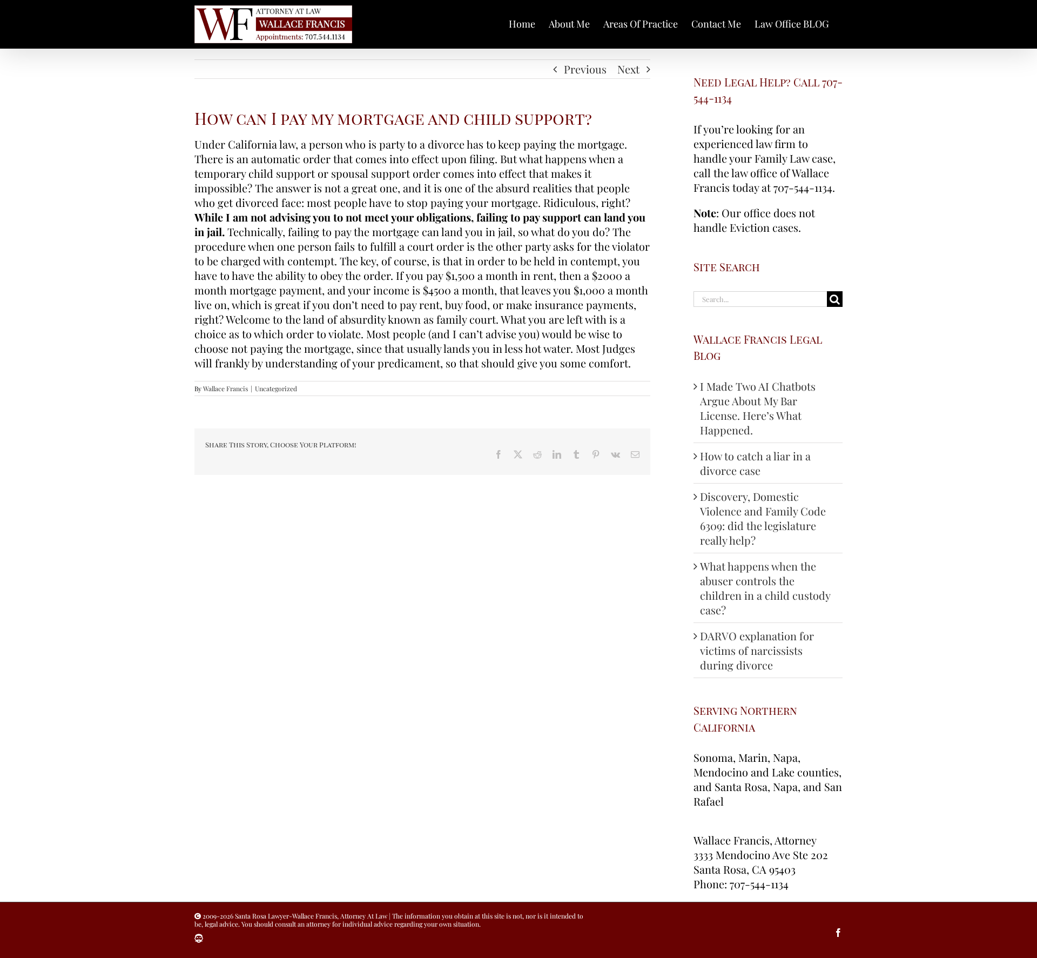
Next (628, 69)
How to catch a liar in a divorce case (755, 463)
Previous (585, 69)
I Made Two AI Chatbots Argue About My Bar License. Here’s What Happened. (758, 408)
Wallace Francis (225, 388)
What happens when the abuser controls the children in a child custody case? (765, 588)
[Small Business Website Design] (198, 938)
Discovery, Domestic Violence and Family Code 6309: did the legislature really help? (763, 518)
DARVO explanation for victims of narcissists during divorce (757, 650)
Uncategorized (276, 388)
